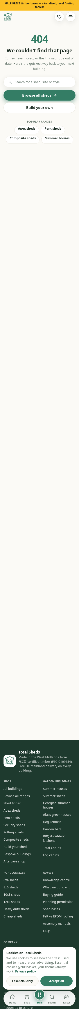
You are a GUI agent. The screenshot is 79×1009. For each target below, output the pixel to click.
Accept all (56, 981)
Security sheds (14, 825)
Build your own (39, 107)
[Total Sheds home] (8, 17)
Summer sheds (54, 796)
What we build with (57, 887)
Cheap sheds (13, 916)
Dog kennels (52, 822)
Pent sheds (53, 128)
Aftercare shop (14, 861)
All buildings (13, 789)
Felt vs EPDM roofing (58, 916)
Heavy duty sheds (16, 909)
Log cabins (51, 855)
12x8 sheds (12, 902)
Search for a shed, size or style (37, 82)
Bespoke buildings (17, 854)
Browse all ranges (17, 796)
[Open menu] (70, 17)
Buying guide (53, 894)
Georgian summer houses (56, 805)
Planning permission (58, 902)
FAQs (46, 931)
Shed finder (12, 803)
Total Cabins (52, 848)
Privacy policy (25, 971)
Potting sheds (14, 832)
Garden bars (52, 829)
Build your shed (15, 847)
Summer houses (57, 138)
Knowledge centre (56, 880)
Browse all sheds (36, 95)
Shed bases (51, 909)
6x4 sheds (11, 880)
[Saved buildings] (59, 17)
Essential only (22, 981)
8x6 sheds (11, 887)
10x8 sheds (12, 894)
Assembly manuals (57, 923)
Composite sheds (23, 138)
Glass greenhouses (57, 814)
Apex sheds (26, 128)
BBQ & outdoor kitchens (54, 838)
